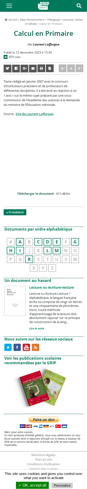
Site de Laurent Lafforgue (34, 114)
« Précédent (15, 212)
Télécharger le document (35, 193)
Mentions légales (43, 455)
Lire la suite (36, 328)
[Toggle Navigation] (9, 6)
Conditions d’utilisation (43, 464)
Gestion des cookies (43, 469)
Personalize (62, 485)
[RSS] (35, 347)
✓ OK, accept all (32, 485)
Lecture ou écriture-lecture (51, 287)
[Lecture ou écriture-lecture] (15, 300)
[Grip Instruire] (43, 6)
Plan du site (43, 459)
